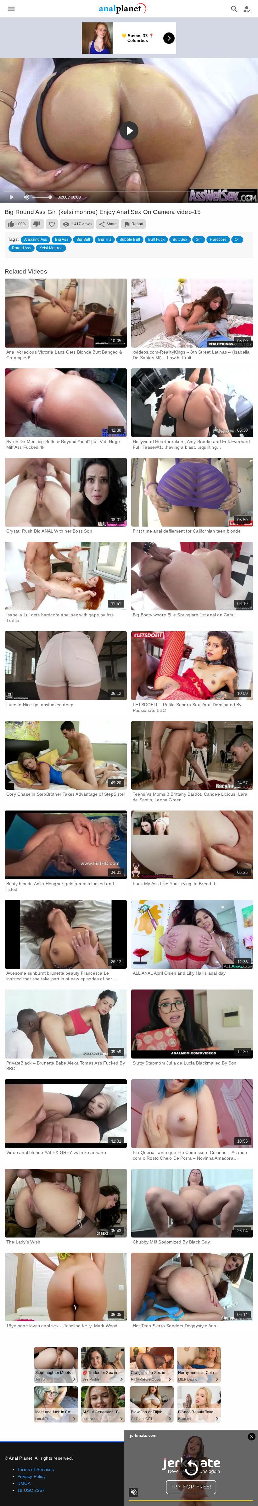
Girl (199, 239)
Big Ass (61, 239)
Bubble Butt (130, 239)
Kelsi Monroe (51, 248)
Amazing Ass (35, 239)
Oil (237, 239)
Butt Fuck (156, 239)
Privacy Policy (31, 1476)
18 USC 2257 (31, 1490)
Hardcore (218, 239)
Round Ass (21, 248)
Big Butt (83, 239)
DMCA (24, 1483)
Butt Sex (180, 239)
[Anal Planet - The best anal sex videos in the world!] (122, 12)
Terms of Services (35, 1469)
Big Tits (104, 239)
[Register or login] (247, 8)
